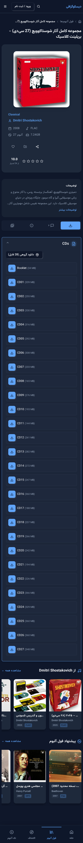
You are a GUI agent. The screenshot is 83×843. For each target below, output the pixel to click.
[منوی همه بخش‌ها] (5, 6)
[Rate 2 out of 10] (24, 161)
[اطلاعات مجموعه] (31, 225)
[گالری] (12, 225)
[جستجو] (38, 6)
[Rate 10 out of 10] (42, 161)
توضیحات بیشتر (68, 210)
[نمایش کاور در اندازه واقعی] (41, 79)
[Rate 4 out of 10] (28, 161)
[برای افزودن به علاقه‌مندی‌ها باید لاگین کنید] (13, 146)
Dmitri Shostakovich (27, 120)
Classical (14, 115)
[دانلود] (12, 268)
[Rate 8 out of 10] (37, 161)
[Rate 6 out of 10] (33, 161)
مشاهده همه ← (11, 671)
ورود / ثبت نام (23, 6)
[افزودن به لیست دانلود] (25, 146)
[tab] (70, 225)
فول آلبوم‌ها (66, 22)
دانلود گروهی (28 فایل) (21, 255)
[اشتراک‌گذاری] (37, 146)
